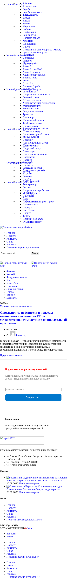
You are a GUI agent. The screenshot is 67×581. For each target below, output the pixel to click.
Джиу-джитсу (30, 14)
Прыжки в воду (31, 131)
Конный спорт (31, 108)
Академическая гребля (35, 128)
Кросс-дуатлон (31, 126)
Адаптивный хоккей (34, 74)
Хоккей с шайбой (32, 69)
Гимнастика (29, 91)
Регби (26, 80)
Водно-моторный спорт (36, 134)
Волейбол (28, 57)
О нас (10, 513)
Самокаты (28, 195)
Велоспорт (29, 117)
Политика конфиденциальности (24, 519)
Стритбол (28, 83)
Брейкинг (28, 192)
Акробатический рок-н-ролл (38, 201)
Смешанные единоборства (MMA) (42, 49)
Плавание (28, 145)
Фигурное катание (33, 111)
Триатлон (28, 114)
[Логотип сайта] (16, 227)
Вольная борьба (31, 37)
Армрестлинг (30, 6)
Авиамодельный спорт (35, 142)
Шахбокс (28, 179)
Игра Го (27, 173)
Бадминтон (29, 88)
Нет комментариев (29, 483)
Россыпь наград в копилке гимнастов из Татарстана (35, 480)
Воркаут (27, 207)
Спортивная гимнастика (36, 94)
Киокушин (29, 26)
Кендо (26, 23)
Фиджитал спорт (32, 221)
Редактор (21, 335)
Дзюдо (26, 17)
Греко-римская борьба (35, 52)
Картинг (27, 160)
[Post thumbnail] (37, 477)
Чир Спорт (29, 210)
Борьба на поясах (32, 12)
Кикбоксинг (29, 32)
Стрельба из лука (32, 167)
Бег (25, 97)
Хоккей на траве (32, 72)
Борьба (26, 9)
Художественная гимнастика (39, 103)
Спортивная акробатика (36, 190)
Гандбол (27, 60)
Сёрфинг (28, 139)
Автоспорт (29, 151)
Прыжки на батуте (33, 218)
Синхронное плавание (35, 154)
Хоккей (27, 66)
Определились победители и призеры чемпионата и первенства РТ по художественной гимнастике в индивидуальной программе (33, 318)
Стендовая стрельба (34, 170)
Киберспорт (29, 201)
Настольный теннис (34, 120)
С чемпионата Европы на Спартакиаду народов (33, 489)
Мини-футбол (30, 63)
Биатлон (27, 176)
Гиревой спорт (31, 97)
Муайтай (28, 40)
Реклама (11, 516)
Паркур (27, 213)
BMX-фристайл (31, 181)
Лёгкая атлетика (32, 100)
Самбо (26, 46)
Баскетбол (28, 54)
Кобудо (27, 29)
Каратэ (26, 20)
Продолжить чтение (11, 355)
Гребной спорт (31, 136)
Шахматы (28, 165)
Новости (11, 507)
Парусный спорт (32, 148)
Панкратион (29, 43)
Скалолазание (30, 204)
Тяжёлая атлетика (32, 123)
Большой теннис (32, 105)
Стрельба (28, 162)
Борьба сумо (29, 35)
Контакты (12, 510)
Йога (25, 198)
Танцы (26, 215)
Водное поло (30, 77)
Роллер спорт (30, 184)
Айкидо (27, 3)
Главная (11, 505)
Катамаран (29, 157)
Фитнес (27, 187)
